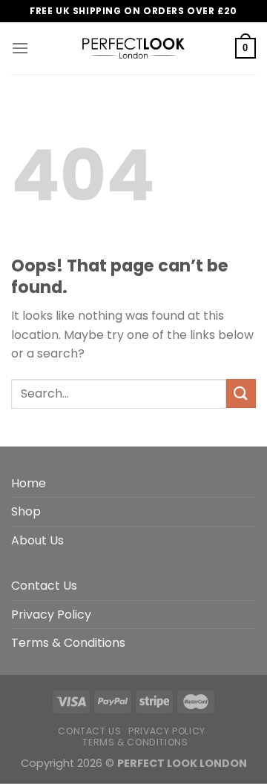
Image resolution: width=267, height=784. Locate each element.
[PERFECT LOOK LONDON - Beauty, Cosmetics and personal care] (133, 48)
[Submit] (241, 393)
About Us (37, 540)
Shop (26, 511)
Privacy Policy (51, 614)
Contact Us (44, 585)
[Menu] (20, 48)
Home (28, 483)
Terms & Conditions (68, 642)
